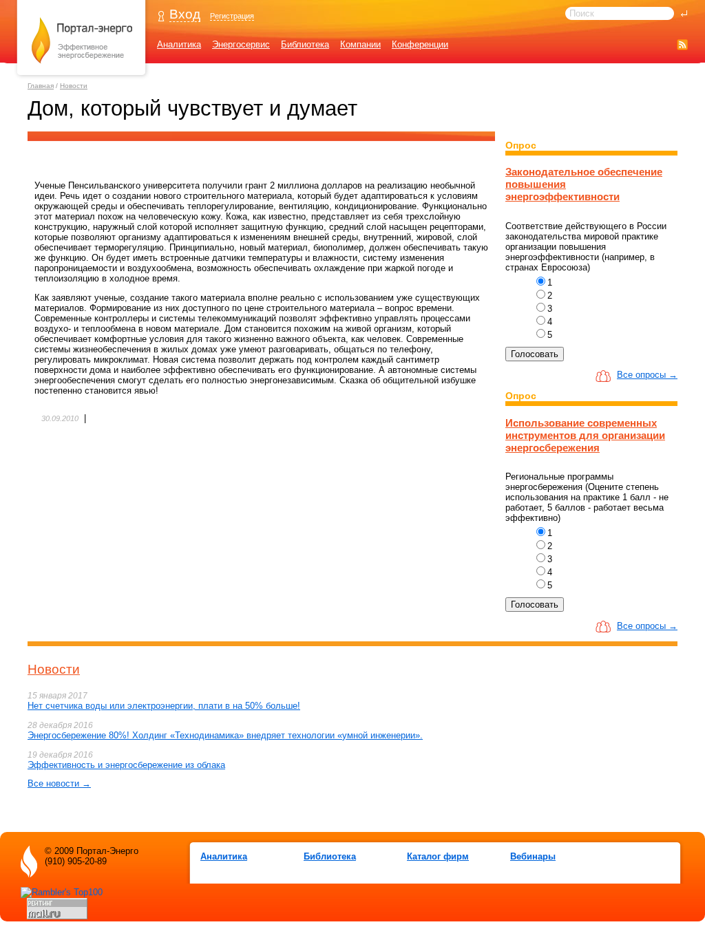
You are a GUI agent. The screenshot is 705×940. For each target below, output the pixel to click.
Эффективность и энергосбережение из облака (126, 765)
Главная (41, 85)
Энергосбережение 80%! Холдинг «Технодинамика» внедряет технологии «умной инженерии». (225, 735)
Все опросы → (647, 375)
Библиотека (305, 44)
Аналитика (179, 44)
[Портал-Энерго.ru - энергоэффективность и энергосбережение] (82, 77)
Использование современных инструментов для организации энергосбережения (585, 435)
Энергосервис (241, 44)
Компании (360, 44)
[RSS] (682, 44)
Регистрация (232, 16)
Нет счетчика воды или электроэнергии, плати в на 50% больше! (164, 706)
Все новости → (59, 783)
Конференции (420, 44)
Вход (184, 14)
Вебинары (533, 856)
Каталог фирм (438, 856)
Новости (73, 85)
